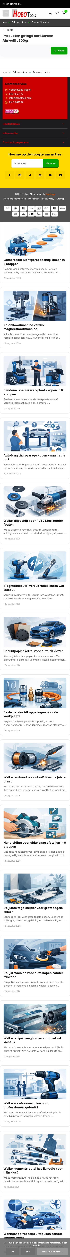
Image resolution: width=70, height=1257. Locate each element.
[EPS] (38, 214)
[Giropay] (31, 214)
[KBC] (23, 214)
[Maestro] (54, 208)
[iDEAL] (15, 208)
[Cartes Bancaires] (46, 214)
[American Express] (15, 214)
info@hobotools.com (20, 98)
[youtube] (50, 175)
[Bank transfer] (7, 208)
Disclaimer (33, 198)
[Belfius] (62, 208)
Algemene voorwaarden (14, 198)
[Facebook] (9, 175)
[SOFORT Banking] (46, 208)
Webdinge (50, 194)
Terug (10, 30)
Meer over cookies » (52, 1251)
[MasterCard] (23, 208)
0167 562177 (16, 94)
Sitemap (60, 198)
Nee (28, 1251)
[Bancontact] (38, 208)
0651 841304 (16, 102)
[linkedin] (60, 175)
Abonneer (51, 163)
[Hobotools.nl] (24, 13)
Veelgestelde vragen (20, 90)
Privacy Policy (47, 198)
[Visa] (31, 208)
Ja (12, 1251)
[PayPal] (54, 214)
